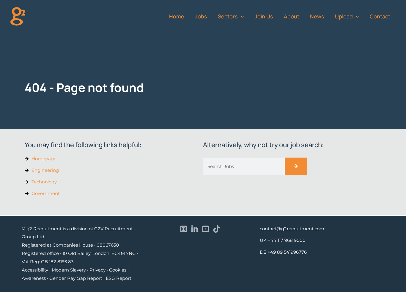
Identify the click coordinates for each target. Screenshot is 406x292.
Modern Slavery (69, 270)
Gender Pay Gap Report (75, 278)
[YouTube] (205, 229)
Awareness (34, 278)
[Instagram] (183, 229)
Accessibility (35, 270)
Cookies (117, 270)
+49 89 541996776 (287, 252)
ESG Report (118, 278)
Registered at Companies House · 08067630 (70, 245)
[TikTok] (216, 229)
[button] (241, 16)
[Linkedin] (194, 229)
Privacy (97, 270)
